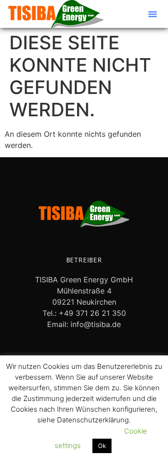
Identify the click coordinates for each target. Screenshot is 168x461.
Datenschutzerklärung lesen (67, 431)
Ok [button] (102, 445)
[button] (153, 14)
